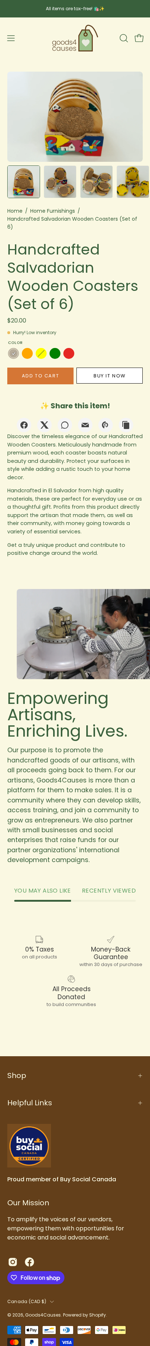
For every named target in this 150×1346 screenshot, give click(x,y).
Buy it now (110, 376)
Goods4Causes (43, 1315)
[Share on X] (44, 425)
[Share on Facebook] (24, 425)
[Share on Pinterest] (105, 425)
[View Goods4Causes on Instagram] (12, 1262)
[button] (123, 38)
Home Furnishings (52, 211)
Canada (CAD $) (26, 1301)
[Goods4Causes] (75, 38)
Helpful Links (29, 1103)
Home (15, 211)
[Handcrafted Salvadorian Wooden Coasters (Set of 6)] (23, 181)
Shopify (97, 1315)
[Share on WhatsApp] (65, 425)
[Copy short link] (126, 425)
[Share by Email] (85, 425)
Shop (16, 1075)
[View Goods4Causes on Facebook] (29, 1262)
